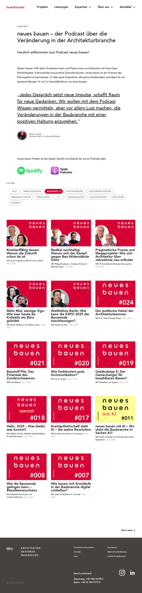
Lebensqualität (75, 197)
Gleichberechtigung (100, 191)
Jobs (76, 556)
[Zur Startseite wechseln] (16, 7)
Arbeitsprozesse (32, 191)
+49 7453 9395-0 (94, 579)
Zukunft (15, 203)
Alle (14, 191)
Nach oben (127, 530)
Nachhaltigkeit (98, 197)
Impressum (112, 548)
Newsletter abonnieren (84, 548)
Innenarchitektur (21, 197)
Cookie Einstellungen (116, 556)
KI (58, 197)
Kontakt (77, 552)
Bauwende (53, 191)
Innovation (43, 197)
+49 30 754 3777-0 (90, 582)
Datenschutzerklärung (116, 552)
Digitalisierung (74, 191)
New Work (118, 197)
